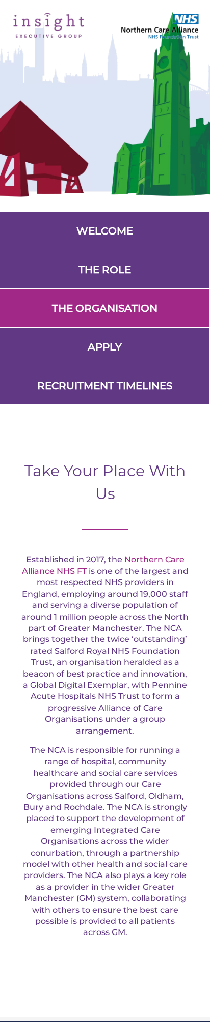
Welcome (104, 231)
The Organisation (105, 308)
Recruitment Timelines (104, 385)
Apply (105, 347)
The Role (104, 270)
